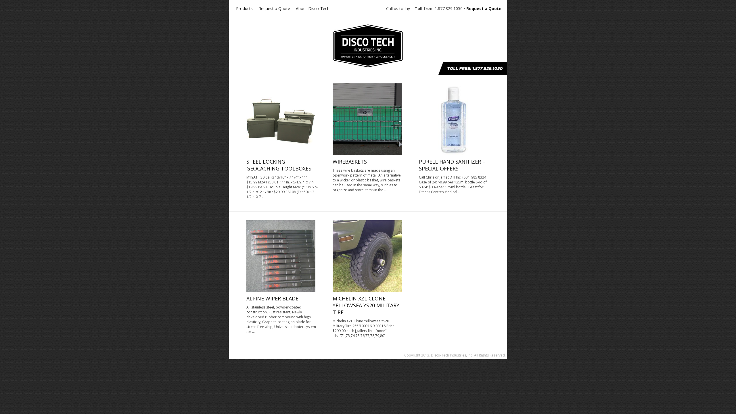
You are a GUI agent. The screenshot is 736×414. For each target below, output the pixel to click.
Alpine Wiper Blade (272, 298)
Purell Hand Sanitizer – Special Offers (452, 165)
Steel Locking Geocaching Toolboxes (278, 165)
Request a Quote (274, 8)
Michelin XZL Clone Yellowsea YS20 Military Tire (366, 305)
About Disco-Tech (312, 8)
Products (244, 8)
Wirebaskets (350, 161)
